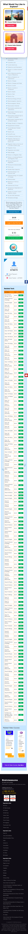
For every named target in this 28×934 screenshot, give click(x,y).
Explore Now (10, 25)
